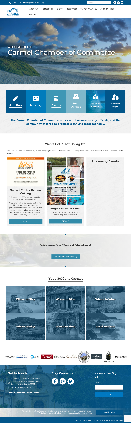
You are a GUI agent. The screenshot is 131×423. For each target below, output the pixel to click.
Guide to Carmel (88, 9)
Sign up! (109, 395)
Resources (72, 9)
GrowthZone (119, 420)
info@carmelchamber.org (21, 387)
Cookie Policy (87, 413)
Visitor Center (107, 9)
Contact (33, 14)
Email (97, 383)
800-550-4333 (17, 378)
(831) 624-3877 (34, 378)
